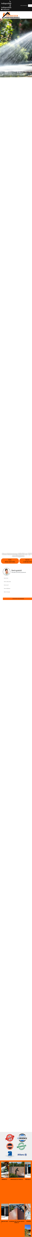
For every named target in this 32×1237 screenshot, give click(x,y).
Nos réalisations (10, 561)
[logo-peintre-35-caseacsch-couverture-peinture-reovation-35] (10, 15)
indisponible (6, 4)
